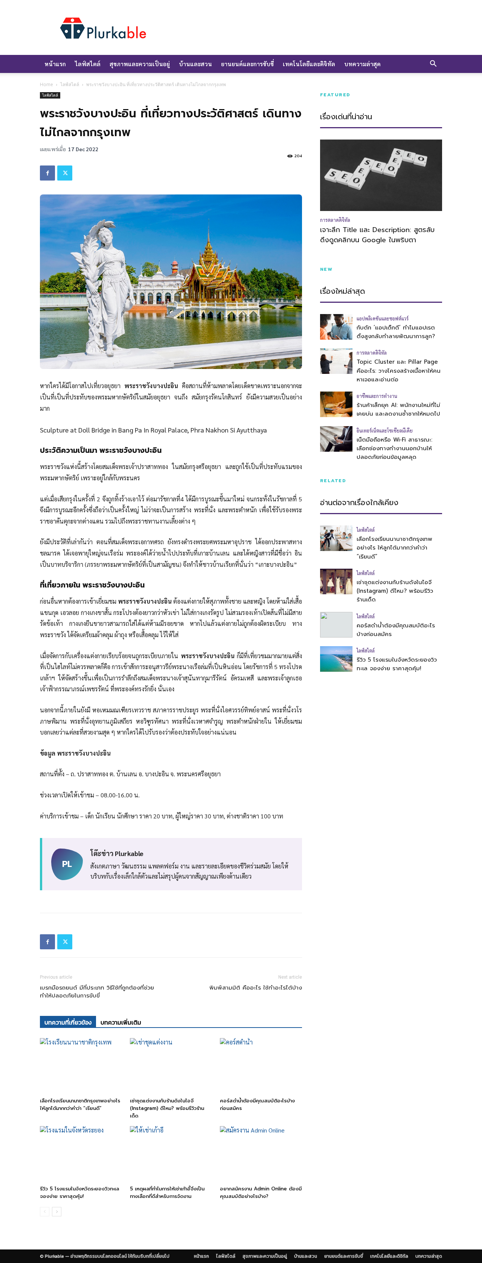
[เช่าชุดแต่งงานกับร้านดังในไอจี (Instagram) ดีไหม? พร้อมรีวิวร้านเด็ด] (171, 1066)
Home (46, 84)
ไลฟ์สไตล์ (88, 63)
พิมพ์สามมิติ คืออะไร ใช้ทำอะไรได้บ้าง (255, 988)
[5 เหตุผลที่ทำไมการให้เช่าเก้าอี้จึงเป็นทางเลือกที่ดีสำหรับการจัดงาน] (171, 1154)
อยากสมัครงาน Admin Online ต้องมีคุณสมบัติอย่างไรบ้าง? (261, 1192)
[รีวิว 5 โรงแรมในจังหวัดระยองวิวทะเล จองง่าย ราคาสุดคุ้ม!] (81, 1154)
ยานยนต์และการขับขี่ (247, 63)
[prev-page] (44, 1211)
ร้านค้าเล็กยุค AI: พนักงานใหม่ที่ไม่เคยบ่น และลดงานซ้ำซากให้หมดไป (398, 409)
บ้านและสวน (195, 63)
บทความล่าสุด (362, 63)
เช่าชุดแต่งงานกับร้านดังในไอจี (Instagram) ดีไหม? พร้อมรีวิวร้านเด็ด (167, 1108)
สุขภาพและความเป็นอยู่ (140, 63)
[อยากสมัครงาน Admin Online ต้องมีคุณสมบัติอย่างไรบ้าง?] (261, 1154)
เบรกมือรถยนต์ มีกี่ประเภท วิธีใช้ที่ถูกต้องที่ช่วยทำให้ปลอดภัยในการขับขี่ (97, 992)
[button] (433, 64)
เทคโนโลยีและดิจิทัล (309, 63)
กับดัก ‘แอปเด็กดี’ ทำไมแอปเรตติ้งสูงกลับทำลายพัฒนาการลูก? (396, 331)
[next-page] (56, 1211)
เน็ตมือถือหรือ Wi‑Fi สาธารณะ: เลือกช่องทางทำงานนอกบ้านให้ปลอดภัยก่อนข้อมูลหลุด (394, 448)
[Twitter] (64, 173)
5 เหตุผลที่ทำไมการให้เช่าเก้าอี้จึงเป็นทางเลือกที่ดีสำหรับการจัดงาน (167, 1192)
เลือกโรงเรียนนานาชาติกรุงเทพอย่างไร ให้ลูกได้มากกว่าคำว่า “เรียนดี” (80, 1104)
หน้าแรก (55, 63)
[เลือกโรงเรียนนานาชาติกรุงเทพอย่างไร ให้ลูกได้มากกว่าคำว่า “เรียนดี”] (81, 1066)
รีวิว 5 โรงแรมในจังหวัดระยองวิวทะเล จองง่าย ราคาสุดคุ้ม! (79, 1192)
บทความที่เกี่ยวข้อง (68, 1022)
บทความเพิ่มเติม (121, 1022)
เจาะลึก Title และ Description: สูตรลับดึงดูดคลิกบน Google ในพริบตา (377, 235)
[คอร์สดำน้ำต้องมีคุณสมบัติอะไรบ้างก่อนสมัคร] (261, 1066)
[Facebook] (47, 173)
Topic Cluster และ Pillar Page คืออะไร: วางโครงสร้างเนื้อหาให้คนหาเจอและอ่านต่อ (399, 371)
